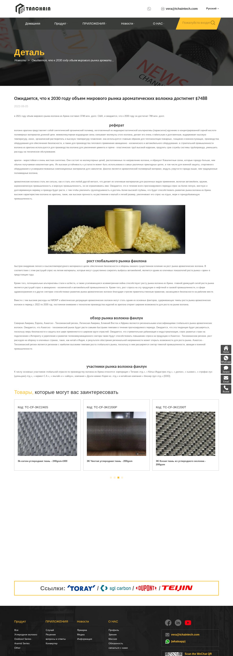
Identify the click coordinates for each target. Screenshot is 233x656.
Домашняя (32, 23)
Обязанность (115, 643)
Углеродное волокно (18, 634)
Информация (84, 639)
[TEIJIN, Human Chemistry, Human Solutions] (177, 588)
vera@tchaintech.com (182, 8)
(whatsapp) (178, 641)
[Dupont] (146, 588)
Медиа (81, 634)
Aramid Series (22, 643)
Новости (127, 23)
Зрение (112, 634)
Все (16, 630)
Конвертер (51, 643)
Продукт (60, 23)
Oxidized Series (22, 639)
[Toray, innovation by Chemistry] (81, 588)
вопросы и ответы (56, 639)
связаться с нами (118, 647)
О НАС (158, 23)
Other (17, 647)
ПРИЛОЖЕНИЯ (93, 23)
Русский (211, 8)
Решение (49, 634)
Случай (50, 630)
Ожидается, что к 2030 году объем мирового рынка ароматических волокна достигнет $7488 (74, 60)
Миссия (112, 639)
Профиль (113, 630)
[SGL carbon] (116, 588)
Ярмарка (82, 630)
